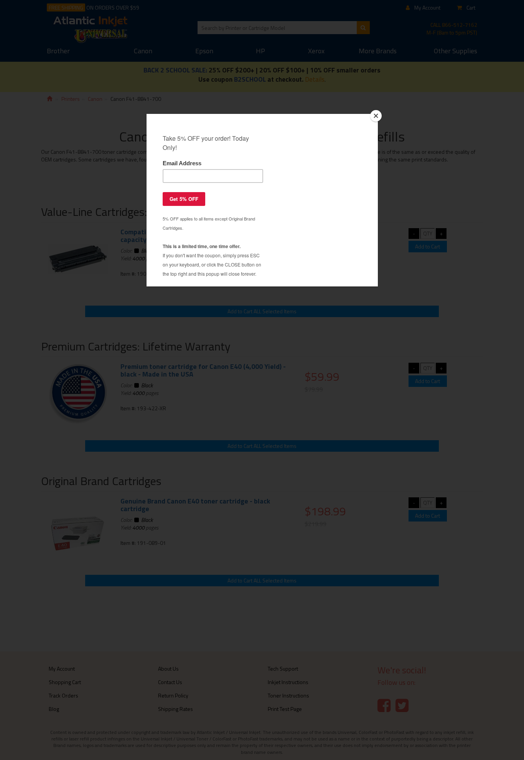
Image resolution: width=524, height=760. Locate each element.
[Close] (376, 116)
